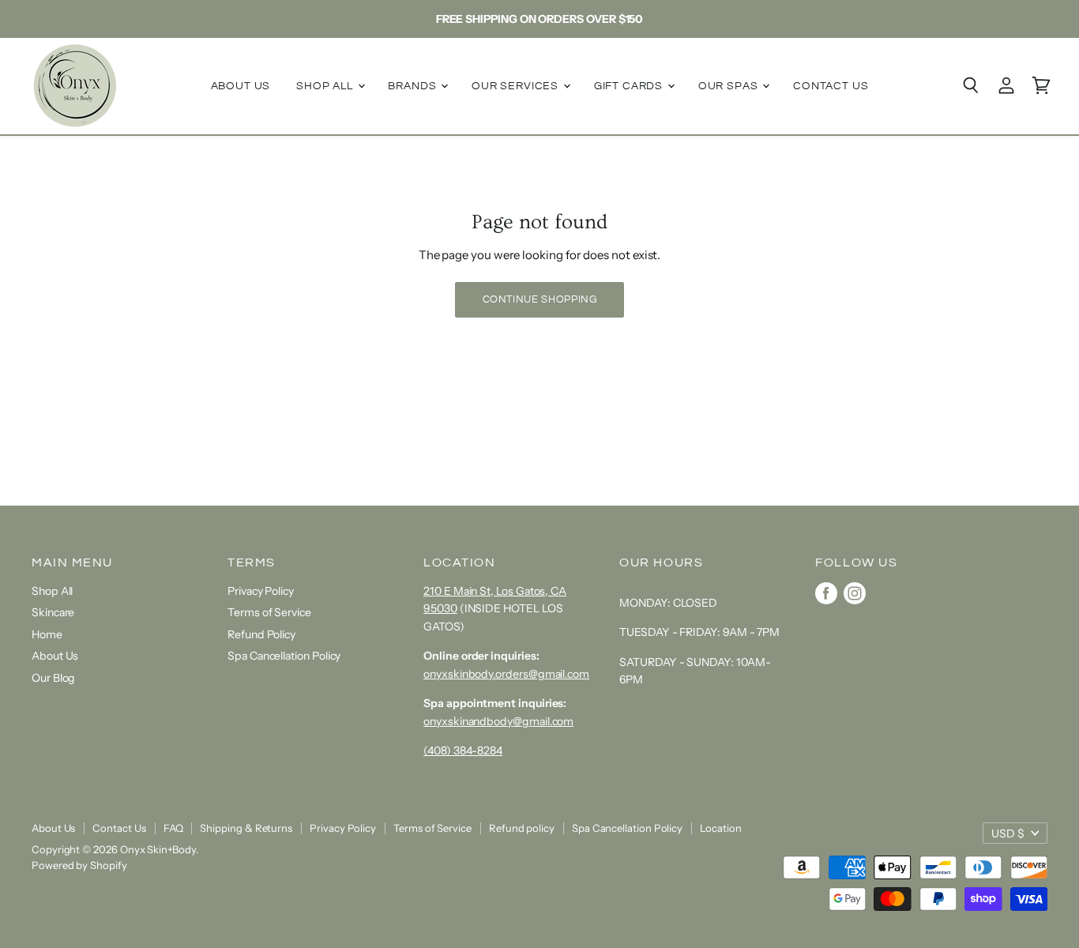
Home (47, 634)
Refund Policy (261, 634)
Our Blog (53, 678)
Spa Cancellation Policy (283, 656)
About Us (241, 86)
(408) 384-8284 (462, 750)
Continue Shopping (540, 299)
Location (720, 828)
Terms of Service (269, 612)
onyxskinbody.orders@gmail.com (506, 674)
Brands (413, 86)
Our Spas (729, 86)
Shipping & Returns (246, 828)
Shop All (325, 86)
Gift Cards (630, 86)
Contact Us (830, 86)
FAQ (173, 828)
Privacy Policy (260, 591)
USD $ (1007, 833)
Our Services (517, 86)
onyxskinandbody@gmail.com (498, 721)
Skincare (53, 612)
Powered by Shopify (79, 865)
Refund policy (522, 828)
